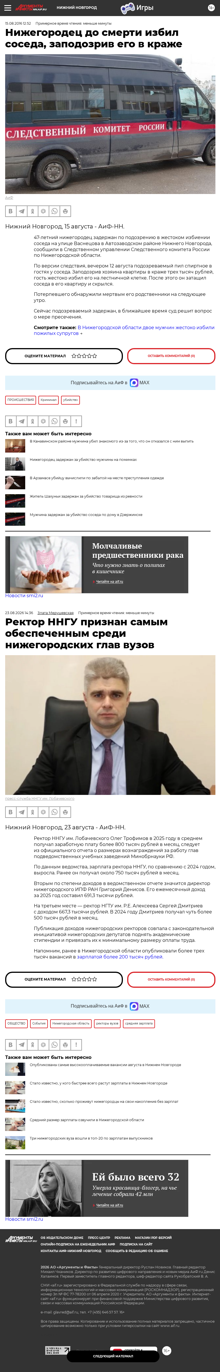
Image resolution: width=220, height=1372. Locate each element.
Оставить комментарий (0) (171, 356)
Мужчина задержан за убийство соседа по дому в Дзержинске (86, 515)
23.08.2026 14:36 (19, 613)
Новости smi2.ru (24, 595)
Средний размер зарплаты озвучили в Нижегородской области (87, 1120)
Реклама (122, 1238)
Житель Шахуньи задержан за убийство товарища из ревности (86, 496)
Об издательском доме (62, 1238)
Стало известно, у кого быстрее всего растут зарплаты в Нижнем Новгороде (98, 1083)
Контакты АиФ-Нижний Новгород (71, 1251)
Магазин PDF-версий (153, 1238)
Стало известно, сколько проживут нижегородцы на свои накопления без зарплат (104, 1101)
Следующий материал (113, 1356)
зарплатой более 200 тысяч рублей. (120, 957)
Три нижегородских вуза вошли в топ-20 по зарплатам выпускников (91, 1138)
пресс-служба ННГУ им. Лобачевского (39, 798)
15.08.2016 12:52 (18, 23)
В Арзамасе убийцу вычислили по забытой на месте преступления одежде (97, 478)
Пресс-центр (99, 1238)
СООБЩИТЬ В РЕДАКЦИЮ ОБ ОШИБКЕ (137, 1251)
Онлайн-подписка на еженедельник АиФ (78, 1244)
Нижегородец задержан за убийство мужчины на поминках (83, 459)
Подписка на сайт (136, 1244)
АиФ (9, 197)
